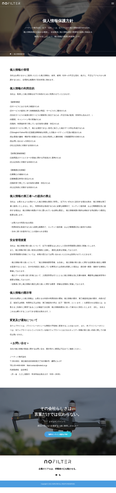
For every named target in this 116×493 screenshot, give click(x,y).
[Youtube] (56, 475)
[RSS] (60, 475)
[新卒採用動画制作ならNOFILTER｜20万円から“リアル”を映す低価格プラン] (11, 3)
